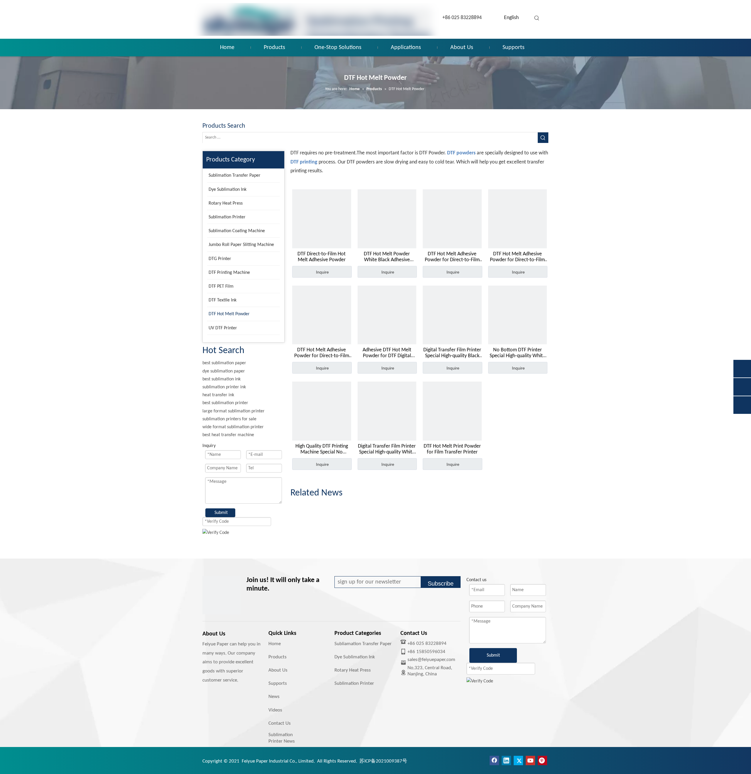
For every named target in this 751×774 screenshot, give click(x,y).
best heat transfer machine (228, 435)
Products (277, 657)
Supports (277, 683)
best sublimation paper (224, 363)
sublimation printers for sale (229, 419)
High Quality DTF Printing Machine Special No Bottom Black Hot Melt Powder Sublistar (321, 449)
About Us (277, 670)
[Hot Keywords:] (537, 18)
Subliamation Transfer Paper (363, 643)
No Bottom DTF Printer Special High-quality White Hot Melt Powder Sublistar (517, 353)
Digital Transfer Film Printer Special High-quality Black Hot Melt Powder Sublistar (452, 353)
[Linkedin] (506, 760)
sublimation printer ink (224, 387)
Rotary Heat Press (352, 670)
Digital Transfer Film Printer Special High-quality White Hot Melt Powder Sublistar (387, 449)
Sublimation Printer (354, 683)
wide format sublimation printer (233, 427)
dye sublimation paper (223, 371)
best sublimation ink (221, 379)
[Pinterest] (542, 760)
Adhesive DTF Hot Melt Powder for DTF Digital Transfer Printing (387, 353)
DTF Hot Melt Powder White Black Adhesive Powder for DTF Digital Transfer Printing (387, 257)
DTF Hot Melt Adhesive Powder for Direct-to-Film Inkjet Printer (517, 257)
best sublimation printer (225, 403)
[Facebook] (494, 760)
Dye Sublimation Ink (354, 657)
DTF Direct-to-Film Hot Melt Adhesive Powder (321, 257)
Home (274, 643)
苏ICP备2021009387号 (383, 761)
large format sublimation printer (233, 411)
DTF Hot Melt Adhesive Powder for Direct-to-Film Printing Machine (452, 257)
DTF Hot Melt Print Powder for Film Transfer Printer (452, 449)
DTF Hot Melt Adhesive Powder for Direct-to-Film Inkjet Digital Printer (321, 353)
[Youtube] (530, 760)
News (274, 696)
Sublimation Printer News (281, 738)
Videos (275, 710)
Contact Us (279, 723)
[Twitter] (518, 760)
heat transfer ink (218, 395)
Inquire (322, 272)
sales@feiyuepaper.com (431, 659)
